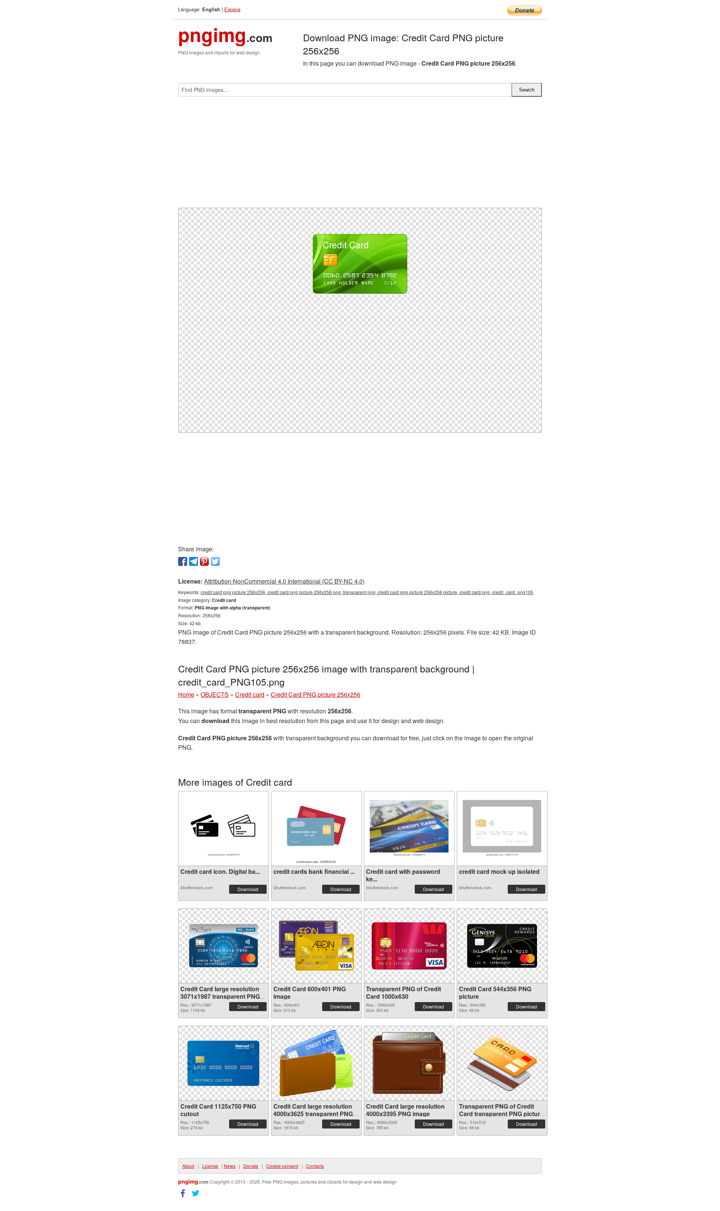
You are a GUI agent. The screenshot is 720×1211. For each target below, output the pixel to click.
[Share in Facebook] (182, 561)
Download (247, 889)
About (188, 1166)
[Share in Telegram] (193, 561)
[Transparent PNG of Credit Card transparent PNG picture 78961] (502, 1063)
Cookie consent (282, 1166)
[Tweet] (215, 561)
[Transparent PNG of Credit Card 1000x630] (409, 945)
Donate (250, 1166)
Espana (232, 9)
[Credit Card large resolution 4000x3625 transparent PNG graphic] (316, 1063)
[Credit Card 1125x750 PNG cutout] (223, 1063)
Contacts (315, 1166)
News (230, 1166)
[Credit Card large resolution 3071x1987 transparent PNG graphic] (223, 945)
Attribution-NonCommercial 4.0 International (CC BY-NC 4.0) (284, 581)
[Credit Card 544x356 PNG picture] (502, 945)
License (210, 1166)
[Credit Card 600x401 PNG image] (316, 946)
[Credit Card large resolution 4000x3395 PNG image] (409, 1063)
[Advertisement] (360, 155)
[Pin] (204, 561)
